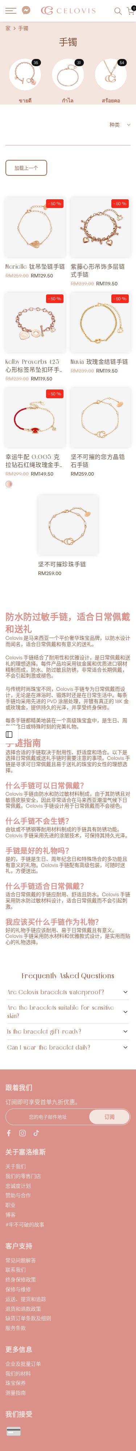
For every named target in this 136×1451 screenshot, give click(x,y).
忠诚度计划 (18, 1186)
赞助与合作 (18, 1195)
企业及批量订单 (23, 1364)
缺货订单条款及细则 (28, 1318)
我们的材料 (18, 1373)
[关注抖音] (36, 1133)
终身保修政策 (20, 1279)
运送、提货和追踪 (25, 1299)
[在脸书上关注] (8, 1133)
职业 (10, 1205)
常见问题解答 (20, 1260)
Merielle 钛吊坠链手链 (35, 266)
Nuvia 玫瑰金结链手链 (99, 361)
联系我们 (15, 1270)
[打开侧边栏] (9, 735)
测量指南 (15, 1393)
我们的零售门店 (23, 1176)
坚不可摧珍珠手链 (62, 564)
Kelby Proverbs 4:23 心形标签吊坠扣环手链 (32, 369)
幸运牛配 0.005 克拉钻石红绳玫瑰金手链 (32, 464)
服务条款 (15, 1328)
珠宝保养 (15, 1383)
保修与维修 (18, 1289)
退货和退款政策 (23, 1309)
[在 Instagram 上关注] (22, 1133)
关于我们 (15, 1166)
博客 (10, 1215)
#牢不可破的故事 (24, 1224)
